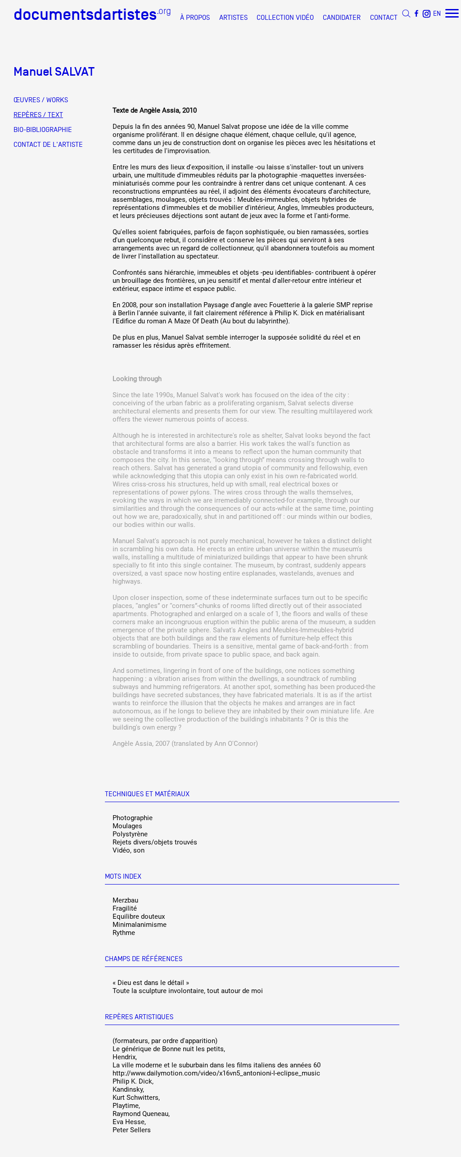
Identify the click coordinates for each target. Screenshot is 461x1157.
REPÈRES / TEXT (38, 115)
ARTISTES (233, 18)
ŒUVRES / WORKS (41, 100)
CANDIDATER (342, 18)
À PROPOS (195, 18)
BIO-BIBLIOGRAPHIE (43, 130)
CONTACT (384, 18)
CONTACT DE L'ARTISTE (48, 145)
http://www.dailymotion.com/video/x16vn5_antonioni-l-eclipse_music (216, 1073)
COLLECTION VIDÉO (285, 18)
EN (437, 13)
